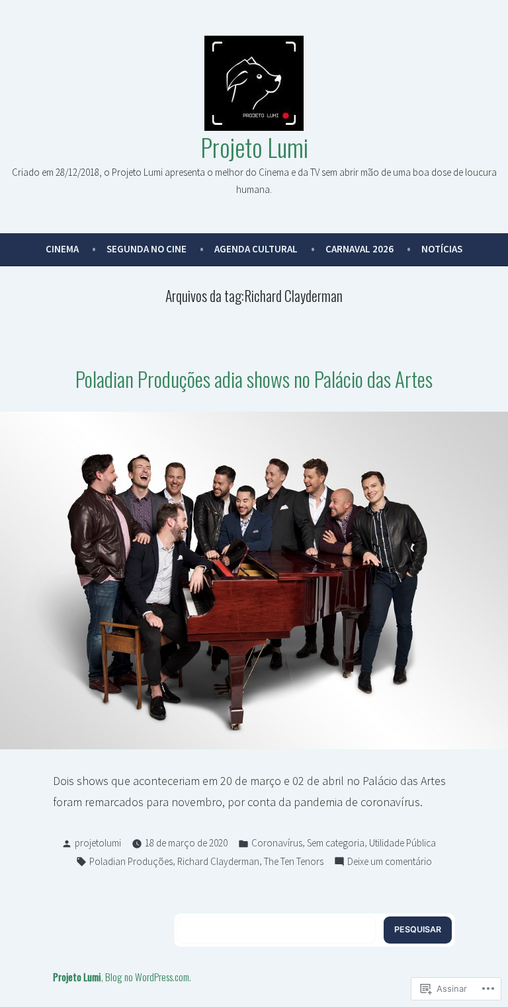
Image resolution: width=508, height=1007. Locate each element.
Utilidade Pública (402, 843)
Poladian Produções (131, 861)
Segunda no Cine (146, 248)
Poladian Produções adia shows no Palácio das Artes (254, 378)
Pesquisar (417, 929)
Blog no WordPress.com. (148, 976)
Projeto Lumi (254, 146)
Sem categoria (335, 843)
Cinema (62, 248)
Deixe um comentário (389, 862)
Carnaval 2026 (359, 248)
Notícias (441, 248)
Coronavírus (276, 843)
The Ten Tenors (293, 861)
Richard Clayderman (218, 861)
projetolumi (98, 843)
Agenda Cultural (256, 248)
